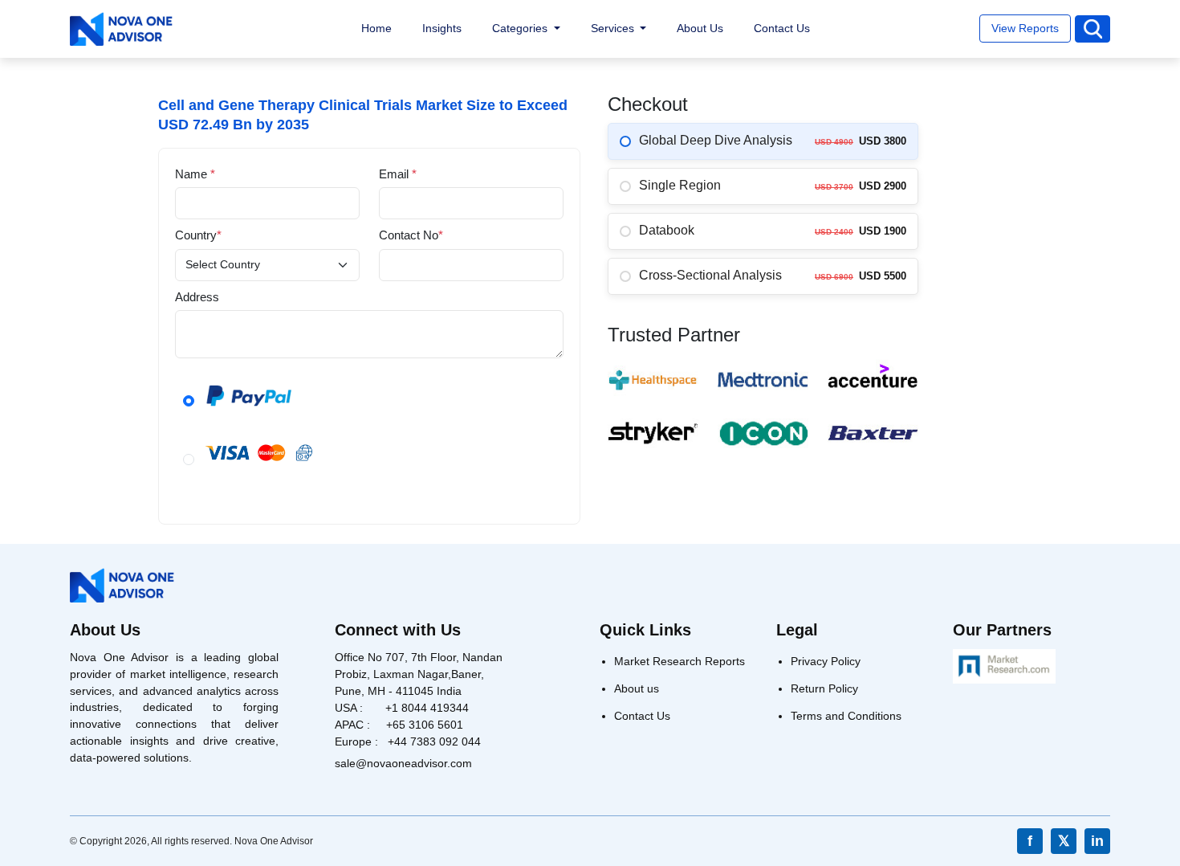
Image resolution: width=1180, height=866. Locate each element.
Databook (666, 230)
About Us (700, 28)
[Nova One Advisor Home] (121, 29)
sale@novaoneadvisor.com (403, 763)
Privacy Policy (826, 661)
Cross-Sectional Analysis (710, 275)
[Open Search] (1092, 29)
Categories (521, 28)
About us (636, 688)
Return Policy (824, 688)
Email (398, 174)
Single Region (680, 185)
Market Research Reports (679, 661)
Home (376, 28)
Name (195, 174)
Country (198, 235)
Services (614, 28)
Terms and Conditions (846, 715)
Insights (442, 28)
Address (197, 297)
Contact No (411, 235)
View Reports (1025, 28)
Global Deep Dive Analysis (715, 140)
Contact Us (782, 28)
